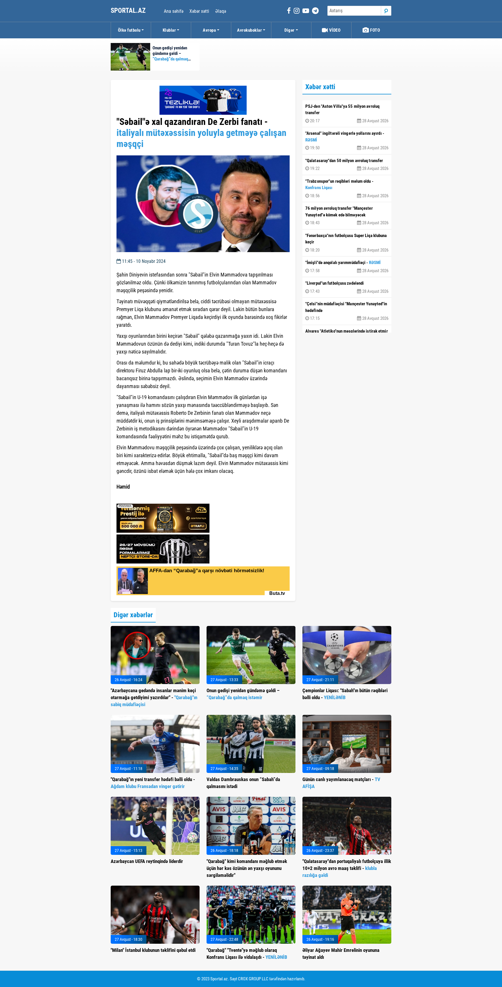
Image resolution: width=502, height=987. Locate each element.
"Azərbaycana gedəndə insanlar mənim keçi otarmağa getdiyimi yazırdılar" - (154, 697)
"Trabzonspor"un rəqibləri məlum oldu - (346, 188)
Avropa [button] (209, 30)
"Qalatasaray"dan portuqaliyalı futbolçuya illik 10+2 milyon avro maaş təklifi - (346, 868)
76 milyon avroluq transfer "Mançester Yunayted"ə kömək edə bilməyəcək (346, 215)
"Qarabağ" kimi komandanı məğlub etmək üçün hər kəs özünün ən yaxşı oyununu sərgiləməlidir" (247, 868)
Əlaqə (220, 11)
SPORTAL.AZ (129, 11)
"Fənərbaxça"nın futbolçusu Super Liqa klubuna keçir (346, 243)
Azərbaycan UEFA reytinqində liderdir (147, 861)
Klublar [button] (169, 30)
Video (334, 30)
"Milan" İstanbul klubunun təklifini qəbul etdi (153, 950)
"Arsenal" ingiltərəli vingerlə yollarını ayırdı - (346, 140)
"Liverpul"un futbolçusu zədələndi (346, 287)
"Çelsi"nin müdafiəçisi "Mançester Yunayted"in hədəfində (346, 311)
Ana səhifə (173, 11)
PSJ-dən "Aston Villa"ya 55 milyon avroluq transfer (346, 113)
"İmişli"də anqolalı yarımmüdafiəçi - (346, 266)
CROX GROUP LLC (253, 978)
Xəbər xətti (199, 11)
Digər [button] (289, 30)
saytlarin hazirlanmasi (140, 497)
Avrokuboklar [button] (249, 30)
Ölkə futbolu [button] (129, 30)
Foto (374, 30)
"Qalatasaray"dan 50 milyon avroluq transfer (346, 164)
